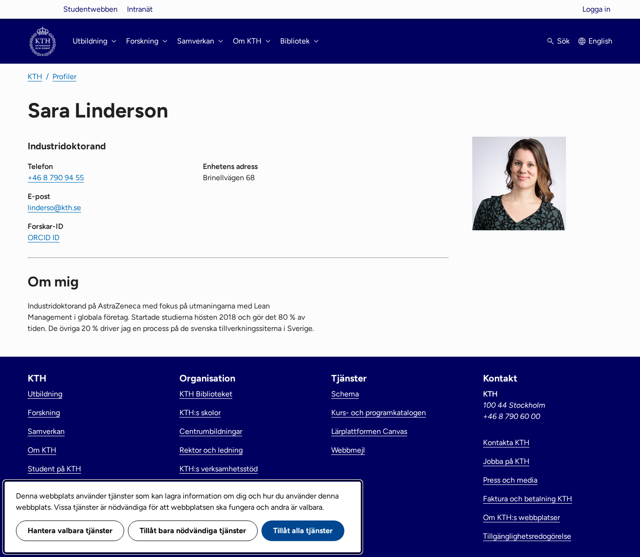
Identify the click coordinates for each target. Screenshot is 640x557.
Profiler (64, 76)
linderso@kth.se (54, 207)
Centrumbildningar (210, 431)
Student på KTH (54, 468)
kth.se (42, 9)
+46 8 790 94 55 (56, 177)
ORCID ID (44, 237)
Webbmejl (348, 450)
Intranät (140, 9)
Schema (345, 393)
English (600, 41)
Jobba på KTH (506, 461)
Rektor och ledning (211, 450)
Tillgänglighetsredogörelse (527, 536)
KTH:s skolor (200, 412)
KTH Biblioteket (205, 393)
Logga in (596, 9)
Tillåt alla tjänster (303, 530)
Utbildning (45, 393)
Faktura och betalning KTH (527, 498)
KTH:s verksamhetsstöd (218, 468)
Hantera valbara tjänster (70, 530)
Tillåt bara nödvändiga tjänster (193, 530)
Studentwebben (90, 9)
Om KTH (42, 450)
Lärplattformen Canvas (369, 431)
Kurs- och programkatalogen (378, 412)
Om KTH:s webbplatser (521, 517)
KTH (35, 76)
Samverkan (46, 431)
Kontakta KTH (506, 442)
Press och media (510, 480)
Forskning (44, 412)
